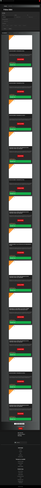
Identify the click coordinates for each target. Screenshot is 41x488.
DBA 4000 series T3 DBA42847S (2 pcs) (16, 179)
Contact (20, 449)
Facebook (18, 439)
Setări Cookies (20, 466)
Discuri (11, 25)
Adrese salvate (20, 474)
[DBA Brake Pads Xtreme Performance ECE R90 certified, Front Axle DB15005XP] (20, 268)
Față (3, 25)
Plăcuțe (15, 25)
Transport (20, 451)
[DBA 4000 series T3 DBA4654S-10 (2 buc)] (20, 107)
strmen (20, 25)
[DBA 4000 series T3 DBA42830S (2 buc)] (20, 42)
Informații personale (20, 476)
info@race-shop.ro (21, 434)
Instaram (20, 439)
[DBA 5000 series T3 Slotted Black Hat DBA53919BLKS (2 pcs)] (20, 235)
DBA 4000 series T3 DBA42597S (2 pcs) (16, 83)
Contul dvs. (35, 1)
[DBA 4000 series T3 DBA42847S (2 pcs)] (20, 171)
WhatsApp (20, 435)
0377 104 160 (20, 432)
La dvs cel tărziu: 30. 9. (12, 127)
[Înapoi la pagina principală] (2, 6)
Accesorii (24, 25)
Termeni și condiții (20, 461)
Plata (20, 453)
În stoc (5, 28)
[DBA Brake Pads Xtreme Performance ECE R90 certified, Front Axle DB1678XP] (20, 332)
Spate (7, 25)
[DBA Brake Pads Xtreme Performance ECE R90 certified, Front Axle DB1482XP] (20, 203)
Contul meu (20, 469)
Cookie (20, 464)
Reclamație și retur (20, 479)
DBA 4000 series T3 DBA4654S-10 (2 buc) (17, 115)
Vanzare (10, 28)
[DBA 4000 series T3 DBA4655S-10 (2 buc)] (20, 364)
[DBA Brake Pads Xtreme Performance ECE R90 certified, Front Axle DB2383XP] (20, 397)
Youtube (22, 439)
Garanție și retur (20, 456)
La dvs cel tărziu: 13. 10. (12, 95)
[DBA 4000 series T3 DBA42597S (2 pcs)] (20, 74)
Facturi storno (20, 472)
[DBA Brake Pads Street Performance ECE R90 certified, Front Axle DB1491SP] (20, 139)
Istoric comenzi (20, 471)
